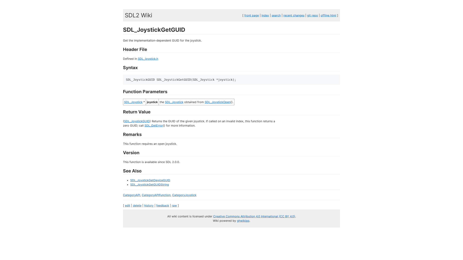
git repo (312, 15)
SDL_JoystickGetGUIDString (149, 184)
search (276, 15)
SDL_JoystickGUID (137, 121)
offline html (328, 15)
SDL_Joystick (133, 102)
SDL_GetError (154, 125)
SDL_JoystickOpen (217, 102)
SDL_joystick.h (148, 58)
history (149, 205)
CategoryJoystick (184, 195)
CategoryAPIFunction (156, 195)
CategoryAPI (131, 195)
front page (251, 15)
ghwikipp (243, 220)
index (265, 15)
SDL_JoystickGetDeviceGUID (150, 180)
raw (174, 205)
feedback (162, 205)
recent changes (293, 15)
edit (127, 205)
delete (137, 205)
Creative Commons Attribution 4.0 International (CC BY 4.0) (254, 216)
